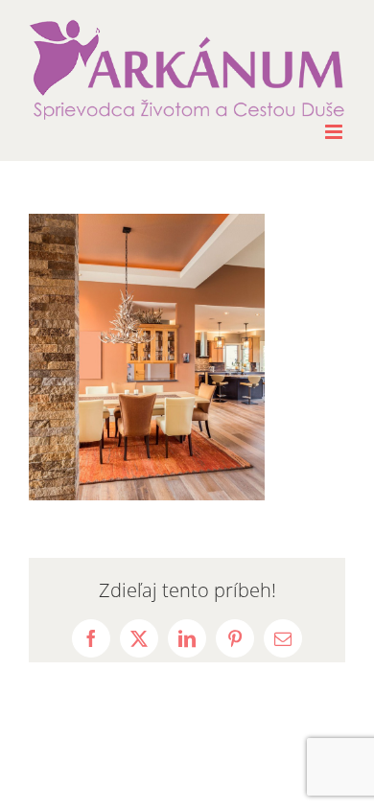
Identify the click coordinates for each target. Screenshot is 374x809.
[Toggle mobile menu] (335, 132)
